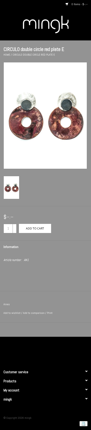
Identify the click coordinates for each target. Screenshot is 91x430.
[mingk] (53, 24)
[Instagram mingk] (53, 351)
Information (11, 247)
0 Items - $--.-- (79, 4)
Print (49, 313)
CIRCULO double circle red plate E (34, 55)
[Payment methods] (83, 423)
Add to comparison (34, 313)
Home (7, 55)
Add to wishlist (12, 313)
